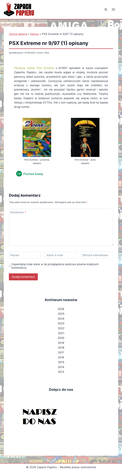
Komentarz (18, 212)
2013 (61, 371)
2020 (61, 338)
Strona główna (18, 34)
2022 (61, 328)
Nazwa (14, 255)
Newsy (34, 34)
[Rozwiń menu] (113, 9)
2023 (61, 323)
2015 (61, 362)
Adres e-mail (54, 255)
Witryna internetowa (95, 255)
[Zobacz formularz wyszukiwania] (105, 9)
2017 (61, 352)
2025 (61, 313)
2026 (61, 309)
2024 (61, 318)
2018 (61, 347)
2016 (61, 357)
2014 (61, 367)
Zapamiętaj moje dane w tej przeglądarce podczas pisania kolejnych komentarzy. (55, 266)
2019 (61, 342)
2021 (61, 333)
